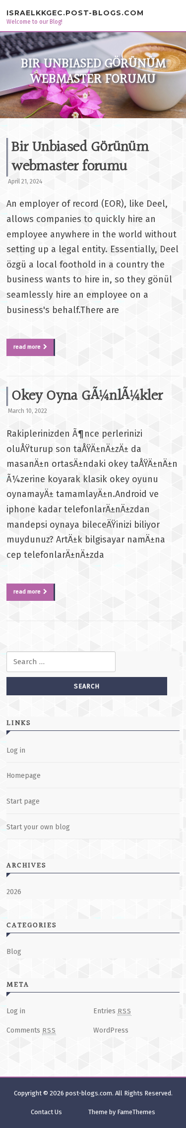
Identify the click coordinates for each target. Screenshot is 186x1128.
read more (27, 346)
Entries (112, 1011)
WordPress (110, 1030)
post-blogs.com (88, 1093)
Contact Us (46, 1112)
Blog (13, 952)
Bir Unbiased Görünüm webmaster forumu (80, 157)
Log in (15, 750)
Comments (31, 1030)
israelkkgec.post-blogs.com (75, 12)
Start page (23, 801)
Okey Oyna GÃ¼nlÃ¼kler (87, 396)
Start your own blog (38, 827)
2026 (13, 892)
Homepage (23, 775)
